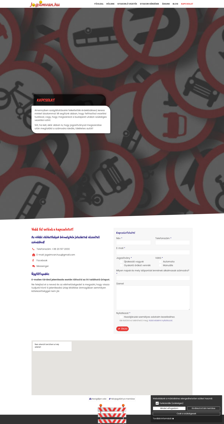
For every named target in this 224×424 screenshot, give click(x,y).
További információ (162, 418)
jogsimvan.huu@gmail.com (60, 254)
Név (119, 238)
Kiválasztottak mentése (203, 408)
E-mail (120, 248)
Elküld (124, 328)
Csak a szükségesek (186, 413)
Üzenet (120, 283)
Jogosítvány (124, 258)
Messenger (43, 266)
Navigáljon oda (98, 398)
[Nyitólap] (44, 3)
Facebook (42, 260)
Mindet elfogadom (169, 408)
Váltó (159, 258)
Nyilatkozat (123, 313)
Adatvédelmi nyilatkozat (161, 320)
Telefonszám (163, 238)
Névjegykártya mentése (123, 398)
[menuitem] (44, 3)
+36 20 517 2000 (61, 249)
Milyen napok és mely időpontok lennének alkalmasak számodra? (152, 272)
